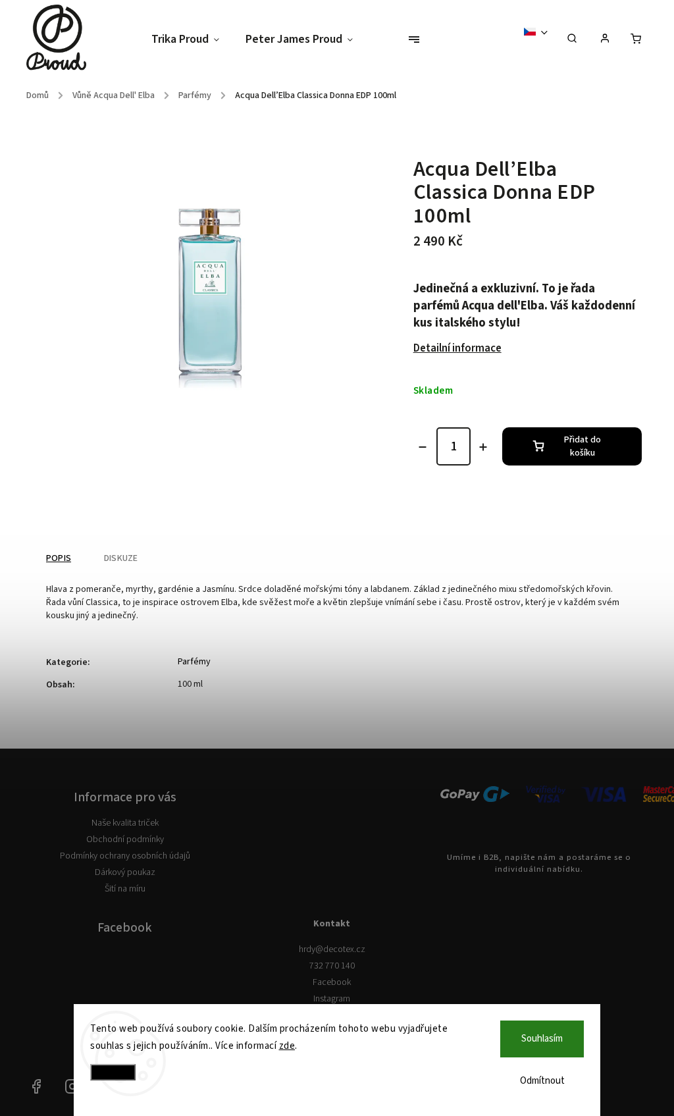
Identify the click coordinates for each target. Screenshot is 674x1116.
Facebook (332, 982)
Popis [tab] (58, 558)
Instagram (331, 998)
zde (287, 1046)
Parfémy (194, 661)
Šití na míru (125, 888)
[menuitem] (191, 40)
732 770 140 (332, 965)
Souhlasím (542, 1039)
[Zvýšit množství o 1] (483, 447)
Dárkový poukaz (125, 872)
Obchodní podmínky (125, 839)
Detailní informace (457, 348)
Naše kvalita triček (125, 823)
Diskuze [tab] (121, 558)
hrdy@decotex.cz (332, 949)
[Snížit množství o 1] (422, 447)
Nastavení (112, 1072)
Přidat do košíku (582, 446)
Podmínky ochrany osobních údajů (125, 856)
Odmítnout (542, 1081)
